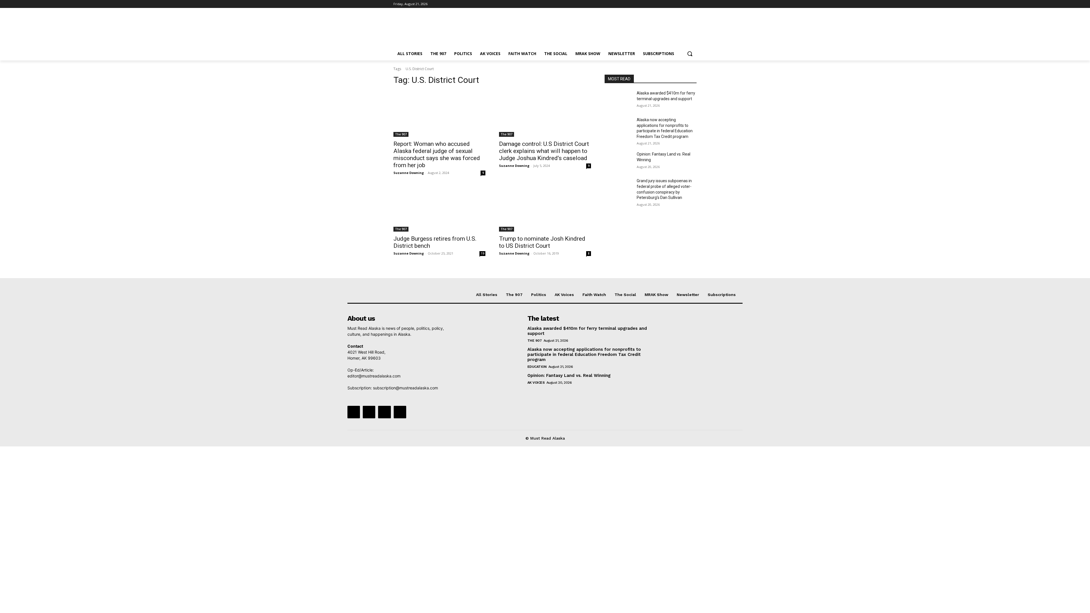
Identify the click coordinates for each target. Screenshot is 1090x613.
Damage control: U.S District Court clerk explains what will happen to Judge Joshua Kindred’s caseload (544, 150)
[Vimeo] (685, 4)
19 (482, 253)
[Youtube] (693, 4)
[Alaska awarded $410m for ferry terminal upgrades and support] (618, 100)
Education (537, 367)
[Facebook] (662, 4)
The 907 (401, 134)
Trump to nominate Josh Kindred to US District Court (542, 242)
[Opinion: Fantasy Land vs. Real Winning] (618, 161)
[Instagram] (669, 4)
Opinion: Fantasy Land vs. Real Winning (569, 375)
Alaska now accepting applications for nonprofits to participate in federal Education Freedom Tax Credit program (584, 354)
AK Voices (536, 383)
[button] (690, 53)
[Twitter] (677, 4)
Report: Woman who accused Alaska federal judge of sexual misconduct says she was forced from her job (436, 154)
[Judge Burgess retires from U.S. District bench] (439, 209)
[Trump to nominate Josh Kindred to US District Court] (545, 209)
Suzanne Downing (408, 173)
